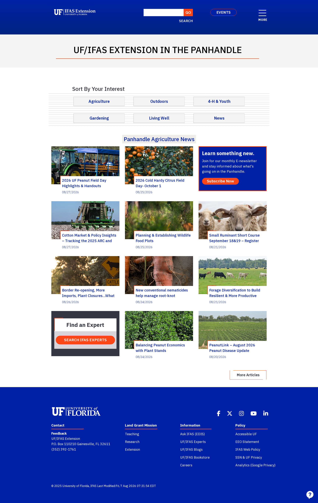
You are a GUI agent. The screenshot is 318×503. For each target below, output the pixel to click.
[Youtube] (253, 413)
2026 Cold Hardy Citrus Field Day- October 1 (160, 183)
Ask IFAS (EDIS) (192, 434)
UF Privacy (254, 457)
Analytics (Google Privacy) (255, 465)
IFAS (93, 486)
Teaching (132, 434)
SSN (238, 457)
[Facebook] (219, 413)
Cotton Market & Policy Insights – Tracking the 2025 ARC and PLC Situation (89, 238)
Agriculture (99, 101)
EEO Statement (247, 441)
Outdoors (159, 101)
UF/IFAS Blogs (191, 449)
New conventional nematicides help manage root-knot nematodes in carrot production (163, 293)
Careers (186, 465)
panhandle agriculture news (159, 139)
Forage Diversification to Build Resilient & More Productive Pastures (234, 293)
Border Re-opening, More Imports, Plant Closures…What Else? (88, 293)
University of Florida (75, 486)
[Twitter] (230, 413)
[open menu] (262, 11)
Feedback (59, 433)
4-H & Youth (219, 101)
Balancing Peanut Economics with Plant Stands (160, 348)
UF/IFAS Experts (193, 441)
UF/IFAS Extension (65, 438)
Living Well (159, 118)
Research (132, 441)
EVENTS (223, 12)
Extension (132, 449)
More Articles (248, 374)
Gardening (99, 118)
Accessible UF (246, 434)
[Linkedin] (266, 413)
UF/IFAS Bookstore (195, 457)
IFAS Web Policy (247, 449)
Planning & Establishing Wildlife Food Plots (163, 238)
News (219, 118)
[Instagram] (242, 413)
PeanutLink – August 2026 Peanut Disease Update (232, 348)
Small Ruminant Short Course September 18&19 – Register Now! (234, 238)
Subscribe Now (220, 181)
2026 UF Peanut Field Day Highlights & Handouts (84, 183)
